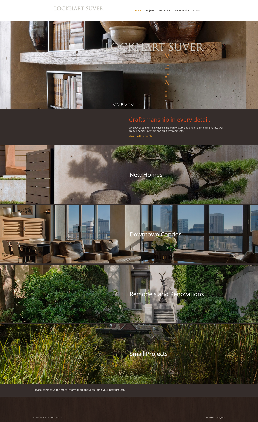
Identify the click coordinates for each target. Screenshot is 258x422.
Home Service (182, 10)
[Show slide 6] (132, 104)
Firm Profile (164, 10)
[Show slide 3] (122, 104)
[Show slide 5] (129, 104)
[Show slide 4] (125, 104)
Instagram (220, 417)
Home (138, 10)
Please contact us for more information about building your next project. (79, 390)
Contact (197, 10)
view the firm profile (140, 136)
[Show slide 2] (118, 104)
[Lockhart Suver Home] (78, 10)
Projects (150, 10)
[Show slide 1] (114, 104)
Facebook (210, 417)
